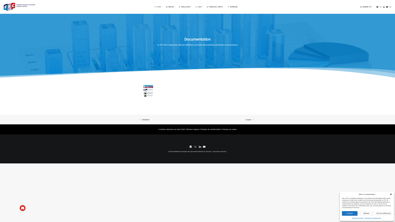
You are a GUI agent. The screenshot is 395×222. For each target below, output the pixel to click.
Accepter (350, 213)
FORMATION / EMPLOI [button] (216, 7)
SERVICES (171, 7)
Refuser (366, 213)
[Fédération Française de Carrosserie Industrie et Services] (19, 7)
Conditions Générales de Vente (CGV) (172, 129)
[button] (391, 194)
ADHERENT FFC (367, 7)
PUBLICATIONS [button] (185, 7)
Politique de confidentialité (373, 218)
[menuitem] (158, 7)
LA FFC (159, 7)
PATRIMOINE (233, 7)
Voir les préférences (383, 213)
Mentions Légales (192, 129)
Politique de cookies (358, 218)
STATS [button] (200, 7)
